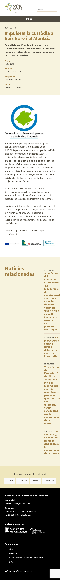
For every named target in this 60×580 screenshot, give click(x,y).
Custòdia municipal (13, 71)
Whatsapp (49, 481)
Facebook (22, 481)
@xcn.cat (39, 4)
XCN (54, 4)
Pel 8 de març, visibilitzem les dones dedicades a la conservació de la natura (51, 442)
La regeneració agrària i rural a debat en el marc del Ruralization (51, 347)
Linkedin (35, 481)
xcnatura (44, 4)
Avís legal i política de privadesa (18, 571)
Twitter (9, 481)
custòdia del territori (13, 79)
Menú (29, 19)
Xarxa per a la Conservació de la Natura (49, 4)
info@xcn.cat (26, 515)
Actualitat (11, 28)
